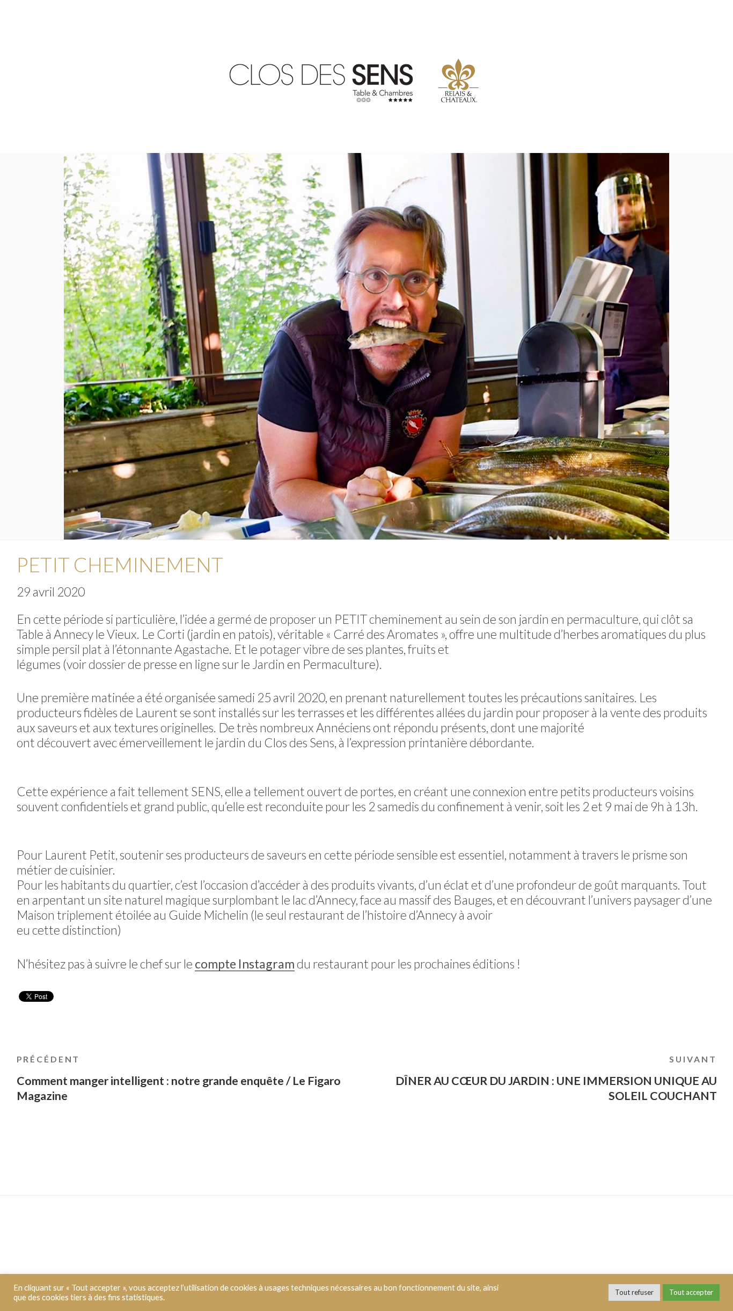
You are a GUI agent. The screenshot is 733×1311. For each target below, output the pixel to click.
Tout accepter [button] (691, 1292)
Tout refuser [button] (634, 1292)
